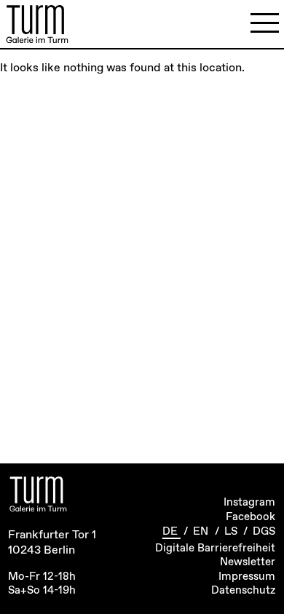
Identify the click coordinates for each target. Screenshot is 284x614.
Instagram (249, 502)
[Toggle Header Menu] (265, 23)
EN (202, 532)
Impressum (246, 577)
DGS (264, 532)
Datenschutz (243, 590)
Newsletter (247, 562)
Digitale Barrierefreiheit (215, 548)
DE (171, 532)
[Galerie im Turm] (37, 24)
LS (232, 532)
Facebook (250, 517)
